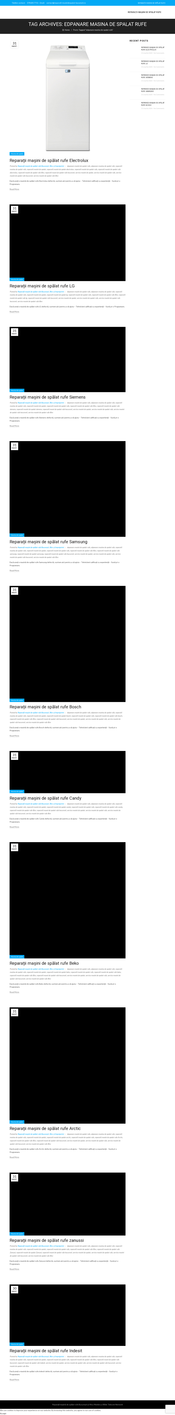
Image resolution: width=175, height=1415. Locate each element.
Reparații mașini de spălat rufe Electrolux (49, 160)
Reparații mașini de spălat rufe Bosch (45, 706)
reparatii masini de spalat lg (57, 295)
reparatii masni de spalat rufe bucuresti (60, 172)
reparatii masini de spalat (36, 169)
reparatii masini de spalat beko (58, 972)
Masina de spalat (17, 154)
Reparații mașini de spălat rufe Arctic (45, 1128)
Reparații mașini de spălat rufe (151, 3)
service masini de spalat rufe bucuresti (101, 1363)
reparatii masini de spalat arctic (59, 1137)
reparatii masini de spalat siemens (29, 409)
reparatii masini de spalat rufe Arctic (108, 1137)
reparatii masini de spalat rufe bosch (108, 716)
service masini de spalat (84, 172)
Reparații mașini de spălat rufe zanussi (47, 1240)
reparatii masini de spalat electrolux (60, 169)
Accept (3, 1413)
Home (67, 30)
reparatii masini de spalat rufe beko (107, 972)
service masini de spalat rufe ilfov (46, 176)
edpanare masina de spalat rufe (103, 166)
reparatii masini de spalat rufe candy (108, 807)
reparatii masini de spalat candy (59, 807)
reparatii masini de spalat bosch (59, 716)
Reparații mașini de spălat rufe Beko (44, 963)
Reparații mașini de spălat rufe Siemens (48, 397)
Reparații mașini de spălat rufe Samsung (49, 541)
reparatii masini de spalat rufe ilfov (31, 172)
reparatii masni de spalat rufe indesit (31, 1363)
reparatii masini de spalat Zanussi (29, 1252)
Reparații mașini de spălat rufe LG (42, 285)
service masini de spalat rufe (104, 172)
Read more (14, 189)
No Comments (159, 53)
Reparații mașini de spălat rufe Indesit (46, 1350)
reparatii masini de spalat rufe (86, 169)
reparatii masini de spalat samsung (30, 554)
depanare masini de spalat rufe (78, 166)
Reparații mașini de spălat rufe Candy (45, 798)
